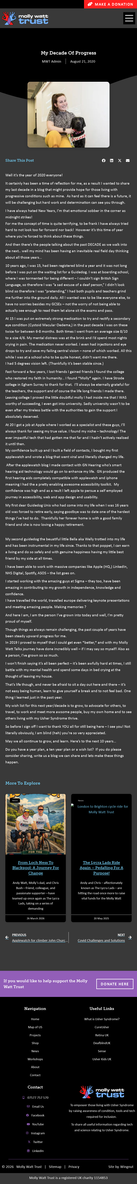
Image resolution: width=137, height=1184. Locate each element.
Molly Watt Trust (29, 1166)
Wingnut (126, 1166)
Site (111, 1166)
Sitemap (55, 1166)
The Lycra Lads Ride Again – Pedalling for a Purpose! (101, 867)
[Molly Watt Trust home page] (102, 1091)
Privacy (73, 1166)
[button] (129, 18)
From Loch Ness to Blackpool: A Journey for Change (35, 867)
